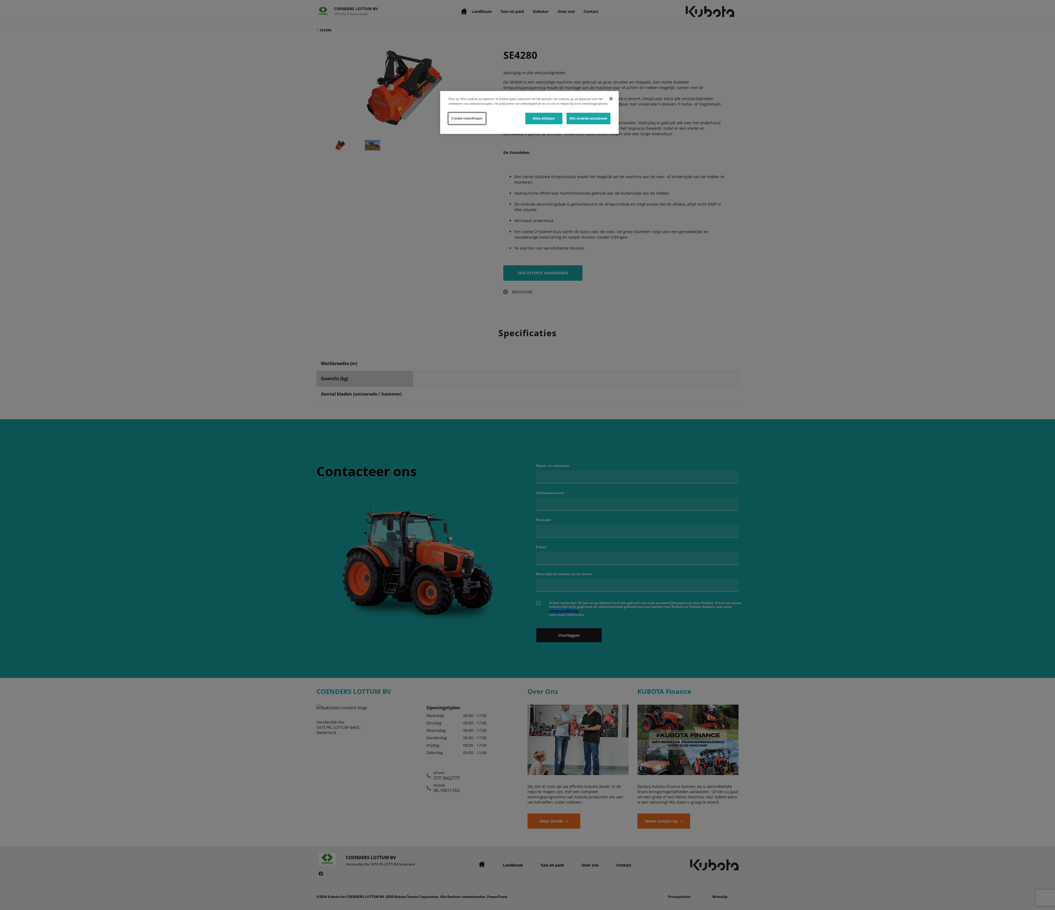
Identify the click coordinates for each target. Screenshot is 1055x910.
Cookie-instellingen (467, 118)
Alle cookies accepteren (588, 118)
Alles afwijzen (544, 118)
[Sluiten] (611, 99)
